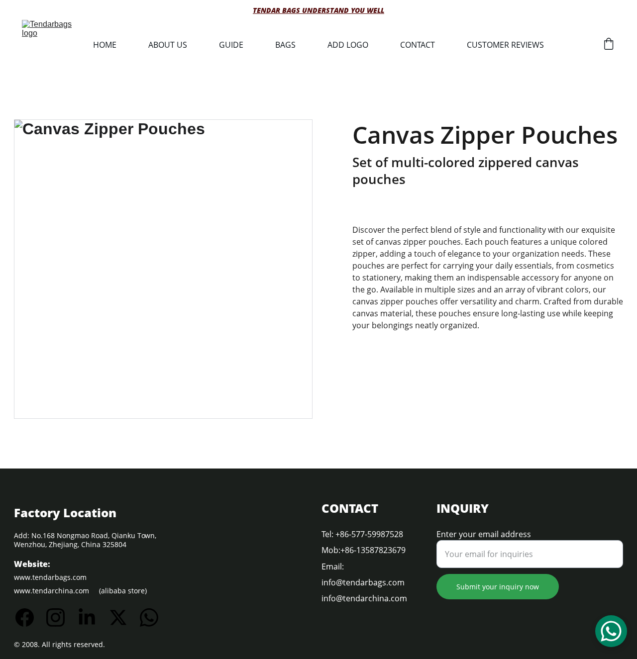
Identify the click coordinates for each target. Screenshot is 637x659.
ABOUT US (167, 44)
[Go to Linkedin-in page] (92, 617)
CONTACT (417, 44)
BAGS (285, 44)
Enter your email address (483, 534)
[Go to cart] (608, 45)
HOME (104, 44)
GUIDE (231, 44)
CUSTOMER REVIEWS (505, 44)
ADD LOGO (347, 44)
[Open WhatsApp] (611, 631)
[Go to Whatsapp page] (149, 617)
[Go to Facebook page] (29, 617)
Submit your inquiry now (497, 586)
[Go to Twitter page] (123, 617)
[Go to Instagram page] (60, 617)
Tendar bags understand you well (318, 10)
